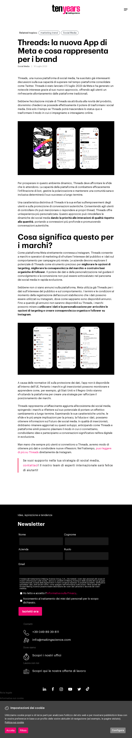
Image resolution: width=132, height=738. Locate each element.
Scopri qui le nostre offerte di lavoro (59, 670)
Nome (22, 534)
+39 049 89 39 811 (45, 631)
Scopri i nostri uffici (46, 655)
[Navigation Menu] (125, 9)
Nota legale (6, 693)
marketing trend (49, 33)
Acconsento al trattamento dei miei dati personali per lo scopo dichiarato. (61, 601)
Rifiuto (23, 730)
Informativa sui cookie (12, 698)
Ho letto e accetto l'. (50, 593)
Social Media (69, 33)
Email (22, 564)
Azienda (23, 549)
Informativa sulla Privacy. (61, 593)
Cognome (70, 534)
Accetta (10, 730)
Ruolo (67, 549)
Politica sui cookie (14, 722)
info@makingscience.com (51, 639)
